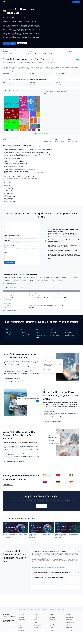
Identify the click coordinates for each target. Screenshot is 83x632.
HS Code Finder (53, 619)
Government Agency (37, 630)
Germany (59, 139)
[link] (3, 49)
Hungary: (8, 195)
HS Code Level (30, 51)
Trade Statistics (21, 43)
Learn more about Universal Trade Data (12, 381)
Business (35, 619)
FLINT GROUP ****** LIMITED (52, 437)
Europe (14, 49)
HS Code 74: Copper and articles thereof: (15, 164)
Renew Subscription (69, 617)
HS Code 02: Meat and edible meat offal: (14, 168)
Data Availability (21, 617)
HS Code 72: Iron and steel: (12, 158)
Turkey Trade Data (69, 627)
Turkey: (8, 188)
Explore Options (76, 1)
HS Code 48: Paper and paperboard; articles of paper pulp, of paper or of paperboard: (23, 172)
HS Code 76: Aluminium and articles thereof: (15, 163)
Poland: (8, 193)
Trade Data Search (69, 619)
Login (70, 1)
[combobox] (63, 2)
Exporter (35, 617)
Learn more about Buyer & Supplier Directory (13, 461)
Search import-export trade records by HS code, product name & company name (51, 567)
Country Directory (8, 49)
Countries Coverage (21, 619)
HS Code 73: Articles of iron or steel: (14, 161)
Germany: (8, 182)
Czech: (8, 199)
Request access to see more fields (9, 310)
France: (8, 198)
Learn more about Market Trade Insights (53, 421)
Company (52, 624)
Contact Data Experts (69, 624)
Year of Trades (70, 51)
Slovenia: (8, 190)
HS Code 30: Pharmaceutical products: (14, 160)
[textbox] (63, 2)
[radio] (5, 53)
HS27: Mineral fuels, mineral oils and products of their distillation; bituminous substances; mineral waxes (20, 139)
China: (7, 185)
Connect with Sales (9, 262)
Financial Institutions (38, 624)
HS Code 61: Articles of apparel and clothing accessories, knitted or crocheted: (22, 169)
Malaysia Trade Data (69, 630)
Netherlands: (9, 201)
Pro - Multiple (20, 627)
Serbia (71, 139)
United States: (9, 196)
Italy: (7, 180)
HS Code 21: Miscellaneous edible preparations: (16, 171)
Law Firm (35, 629)
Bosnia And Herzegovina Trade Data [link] (22, 49)
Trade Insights (52, 617)
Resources (52, 614)
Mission (51, 627)
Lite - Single (20, 625)
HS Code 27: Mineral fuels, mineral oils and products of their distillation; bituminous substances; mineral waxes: (28, 149)
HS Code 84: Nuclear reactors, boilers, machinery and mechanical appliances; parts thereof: (24, 150)
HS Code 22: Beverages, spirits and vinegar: (15, 166)
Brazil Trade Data (69, 629)
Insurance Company (37, 627)
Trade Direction (5, 51)
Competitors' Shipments (22, 403)
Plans (19, 624)
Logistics (35, 622)
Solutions (36, 614)
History (51, 625)
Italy (45, 139)
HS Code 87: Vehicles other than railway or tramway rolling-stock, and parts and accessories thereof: (26, 152)
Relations (51, 630)
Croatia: (8, 187)
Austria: (8, 191)
